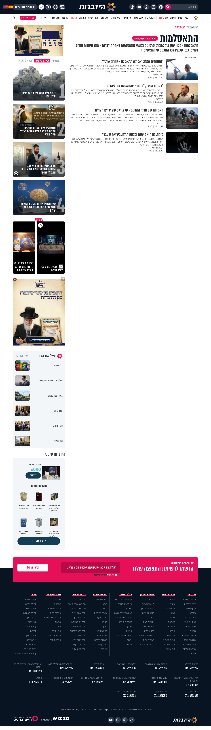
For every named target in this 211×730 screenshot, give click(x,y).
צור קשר (65, 17)
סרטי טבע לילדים (124, 635)
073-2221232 (66, 668)
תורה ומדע (170, 626)
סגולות (104, 621)
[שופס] (55, 7)
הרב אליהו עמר (79, 648)
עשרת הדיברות (100, 613)
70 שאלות (127, 17)
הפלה (58, 626)
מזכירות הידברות (191, 664)
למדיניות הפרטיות (100, 575)
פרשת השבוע (169, 639)
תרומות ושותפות (189, 635)
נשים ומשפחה (54, 594)
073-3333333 (191, 696)
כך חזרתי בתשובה (146, 635)
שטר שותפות (163, 17)
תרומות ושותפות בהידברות (156, 664)
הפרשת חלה (55, 639)
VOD (186, 17)
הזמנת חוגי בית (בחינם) (63, 677)
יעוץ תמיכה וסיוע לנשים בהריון (123, 677)
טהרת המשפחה (54, 608)
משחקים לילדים (125, 621)
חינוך (105, 626)
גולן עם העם (148, 621)
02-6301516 (192, 685)
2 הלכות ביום (190, 617)
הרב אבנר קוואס (79, 644)
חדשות (173, 17)
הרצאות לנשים (54, 635)
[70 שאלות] (48, 7)
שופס (90, 17)
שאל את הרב (115, 17)
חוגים (129, 644)
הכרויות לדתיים (100, 639)
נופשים (193, 630)
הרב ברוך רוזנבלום (78, 630)
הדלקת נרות (55, 613)
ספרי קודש (102, 644)
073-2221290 (66, 682)
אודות (193, 653)
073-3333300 (160, 682)
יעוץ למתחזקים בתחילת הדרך (60, 664)
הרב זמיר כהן (150, 17)
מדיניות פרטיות (189, 599)
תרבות (172, 630)
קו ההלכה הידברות (159, 677)
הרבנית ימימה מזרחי (52, 617)
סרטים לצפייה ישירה (123, 613)
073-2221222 (191, 668)
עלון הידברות (190, 608)
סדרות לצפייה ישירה (123, 617)
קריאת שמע (31, 626)
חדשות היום (170, 608)
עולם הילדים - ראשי (123, 599)
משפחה (171, 621)
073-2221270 (35, 682)
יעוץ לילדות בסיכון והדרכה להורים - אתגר (28, 665)
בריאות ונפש (102, 630)
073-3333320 (35, 671)
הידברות (192, 594)
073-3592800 (97, 668)
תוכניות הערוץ (147, 594)
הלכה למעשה (148, 613)
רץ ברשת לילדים (125, 604)
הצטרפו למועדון (26, 17)
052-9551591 (129, 682)
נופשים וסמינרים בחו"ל (126, 691)
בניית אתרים (46, 719)
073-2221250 (160, 696)
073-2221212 (160, 668)
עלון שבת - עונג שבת (126, 664)
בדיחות (129, 608)
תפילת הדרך (31, 635)
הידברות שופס (190, 639)
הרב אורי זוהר (80, 635)
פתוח (152, 617)
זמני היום (104, 17)
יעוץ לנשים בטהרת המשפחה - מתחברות (185, 679)
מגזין (180, 17)
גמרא (105, 608)
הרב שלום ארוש (79, 639)
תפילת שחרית (30, 599)
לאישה (58, 599)
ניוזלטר (193, 613)
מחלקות (82, 17)
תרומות (74, 17)
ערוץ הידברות (190, 604)
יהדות (172, 599)
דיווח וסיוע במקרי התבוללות (92, 677)
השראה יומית (148, 639)
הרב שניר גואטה (78, 621)
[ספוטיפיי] (41, 7)
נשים (173, 613)
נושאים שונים (100, 594)
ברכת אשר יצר (30, 648)
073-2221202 (129, 696)
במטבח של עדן (147, 608)
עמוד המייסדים (189, 644)
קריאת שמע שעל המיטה (25, 653)
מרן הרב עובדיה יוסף (77, 604)
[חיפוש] (168, 7)
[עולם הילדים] (62, 7)
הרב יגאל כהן (80, 617)
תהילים (33, 630)
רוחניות (172, 617)
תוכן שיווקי (170, 648)
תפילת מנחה (30, 604)
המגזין (172, 604)
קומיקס (129, 626)
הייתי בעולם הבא (147, 644)
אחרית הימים (101, 635)
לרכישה (33, 475)
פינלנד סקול (102, 617)
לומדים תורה (101, 599)
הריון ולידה (56, 630)
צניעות (58, 621)
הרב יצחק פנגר (79, 613)
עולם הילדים (138, 17)
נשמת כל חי (31, 644)
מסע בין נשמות (148, 626)
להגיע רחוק (149, 630)
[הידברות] (97, 7)
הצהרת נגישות (189, 648)
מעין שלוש (32, 621)
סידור (34, 594)
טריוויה (129, 630)
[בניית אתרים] (61, 719)
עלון (96, 17)
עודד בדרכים (149, 599)
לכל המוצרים (39, 541)
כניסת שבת (191, 626)
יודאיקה (104, 648)
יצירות (129, 639)
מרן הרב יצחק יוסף (78, 608)
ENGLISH (55, 17)
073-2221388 (129, 668)
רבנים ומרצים (79, 594)
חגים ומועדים (169, 644)
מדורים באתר (168, 594)
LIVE (44, 17)
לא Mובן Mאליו (147, 604)
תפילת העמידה (29, 613)
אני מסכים (104, 575)
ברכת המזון (31, 617)
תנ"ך (105, 604)
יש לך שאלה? (22, 356)
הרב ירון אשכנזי (79, 626)
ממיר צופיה (193, 691)
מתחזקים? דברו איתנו (25, 7)
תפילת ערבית (30, 608)
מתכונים (57, 604)
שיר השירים (31, 639)
